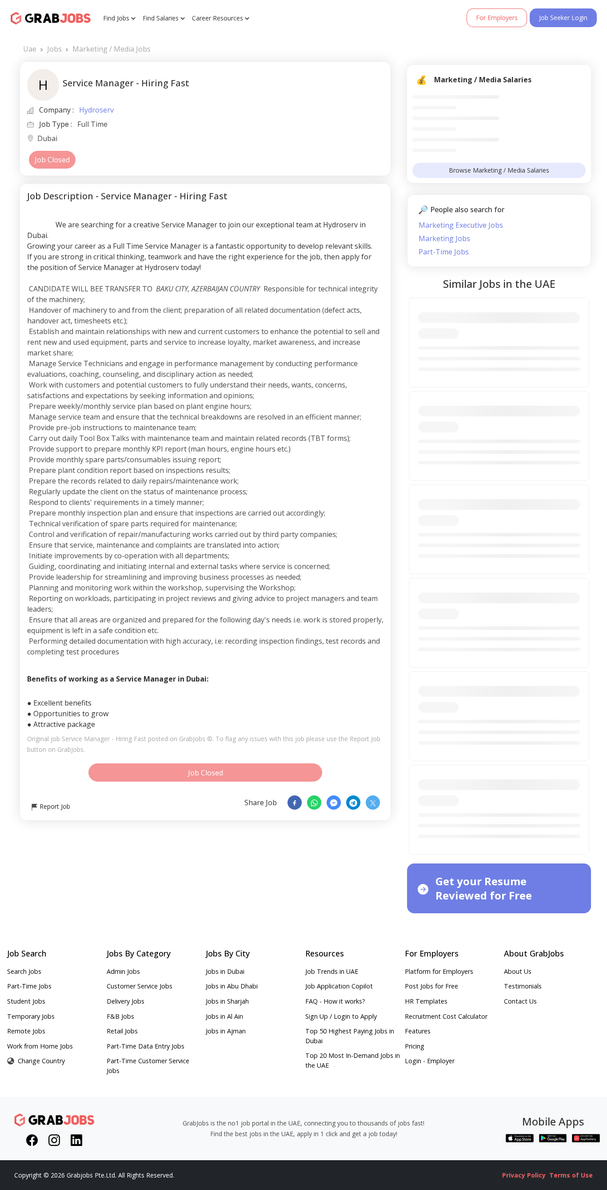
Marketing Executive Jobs (461, 225)
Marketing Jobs (444, 238)
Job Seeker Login (563, 17)
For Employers (497, 17)
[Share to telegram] (353, 802)
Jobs (54, 49)
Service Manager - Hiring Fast (104, 738)
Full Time (92, 124)
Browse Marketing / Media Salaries (499, 170)
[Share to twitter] (373, 802)
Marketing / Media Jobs (111, 49)
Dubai (47, 139)
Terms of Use (571, 1175)
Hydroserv (96, 110)
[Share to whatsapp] (314, 802)
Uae (29, 49)
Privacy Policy (524, 1175)
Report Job (54, 806)
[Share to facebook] (295, 802)
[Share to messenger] (334, 802)
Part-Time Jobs (444, 252)
